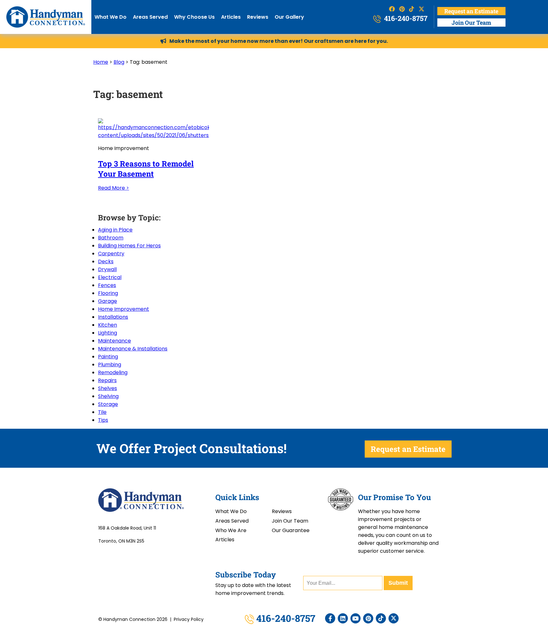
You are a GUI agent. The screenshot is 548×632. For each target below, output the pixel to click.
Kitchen (107, 325)
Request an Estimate (471, 11)
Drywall (107, 269)
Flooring (108, 293)
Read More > (113, 188)
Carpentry (111, 253)
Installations (113, 317)
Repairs (107, 380)
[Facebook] (330, 618)
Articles (231, 17)
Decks (106, 261)
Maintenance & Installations (132, 348)
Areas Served (150, 17)
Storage (108, 404)
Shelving (108, 396)
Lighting (107, 332)
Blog (119, 62)
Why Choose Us (194, 17)
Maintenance (114, 340)
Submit (398, 583)
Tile (102, 412)
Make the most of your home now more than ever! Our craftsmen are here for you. (278, 41)
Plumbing (109, 364)
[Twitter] (393, 618)
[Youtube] (355, 618)
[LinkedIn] (343, 618)
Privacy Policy (189, 619)
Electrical (109, 277)
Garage (107, 301)
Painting (108, 356)
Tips (103, 420)
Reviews (257, 17)
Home (100, 62)
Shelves (107, 388)
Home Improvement (123, 309)
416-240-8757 (404, 18)
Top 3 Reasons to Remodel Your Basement (146, 169)
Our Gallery (289, 17)
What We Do (111, 17)
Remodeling (112, 372)
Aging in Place (115, 229)
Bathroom (110, 237)
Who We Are (230, 530)
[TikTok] (381, 618)
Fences (107, 285)
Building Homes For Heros (129, 245)
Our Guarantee (291, 530)
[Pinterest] (368, 618)
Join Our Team (471, 22)
